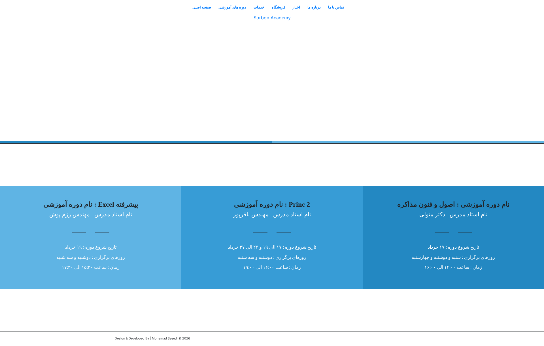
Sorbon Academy (272, 17)
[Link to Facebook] (408, 339)
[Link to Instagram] (416, 339)
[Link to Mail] (425, 339)
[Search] (351, 7)
